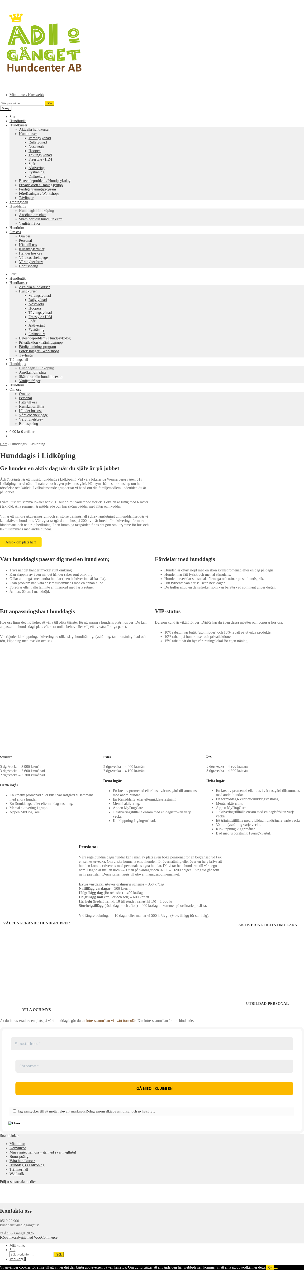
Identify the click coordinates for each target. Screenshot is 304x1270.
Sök (49, 103)
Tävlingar (26, 198)
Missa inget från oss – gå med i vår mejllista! (43, 1152)
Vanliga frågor (29, 223)
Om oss (15, 232)
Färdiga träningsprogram (37, 189)
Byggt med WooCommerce (36, 1237)
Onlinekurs (36, 176)
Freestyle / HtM (40, 159)
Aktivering (36, 168)
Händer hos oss (30, 253)
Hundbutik (18, 121)
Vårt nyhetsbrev (31, 262)
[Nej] (276, 1268)
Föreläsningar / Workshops (39, 193)
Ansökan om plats (32, 215)
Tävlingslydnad (40, 155)
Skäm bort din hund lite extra (40, 219)
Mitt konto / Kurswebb (27, 95)
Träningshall (19, 202)
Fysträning (36, 172)
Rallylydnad (37, 142)
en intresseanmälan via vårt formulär (109, 1021)
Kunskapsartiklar (31, 249)
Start (13, 117)
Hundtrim (17, 228)
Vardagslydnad (39, 138)
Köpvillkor (18, 1148)
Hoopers (34, 151)
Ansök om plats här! (20, 542)
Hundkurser (18, 125)
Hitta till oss (28, 245)
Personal (25, 240)
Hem (3, 444)
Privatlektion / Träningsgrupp (41, 185)
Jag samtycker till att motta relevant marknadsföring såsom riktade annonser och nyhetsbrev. (86, 1111)
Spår (31, 164)
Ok (270, 1267)
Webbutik (17, 1174)
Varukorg (18, 1259)
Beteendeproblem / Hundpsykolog (45, 181)
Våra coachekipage (33, 257)
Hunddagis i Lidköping (36, 211)
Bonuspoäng (28, 266)
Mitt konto (17, 1144)
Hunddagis (18, 206)
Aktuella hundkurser (34, 129)
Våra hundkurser (22, 1161)
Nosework (36, 146)
